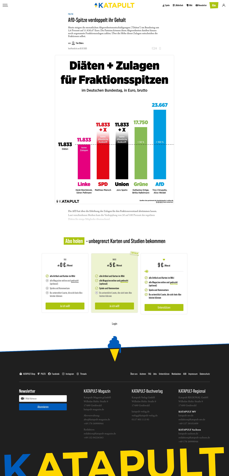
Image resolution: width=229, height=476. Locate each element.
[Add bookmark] (160, 48)
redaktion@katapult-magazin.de (100, 433)
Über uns (134, 373)
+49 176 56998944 (94, 423)
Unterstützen (164, 373)
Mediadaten (176, 373)
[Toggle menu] (5, 5)
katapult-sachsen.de (188, 433)
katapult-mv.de (186, 415)
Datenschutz (205, 373)
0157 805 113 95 (140, 419)
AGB (184, 373)
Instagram (70, 373)
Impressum (193, 373)
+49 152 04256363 (94, 437)
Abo (214, 5)
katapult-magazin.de (94, 409)
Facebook (56, 373)
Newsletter (27, 391)
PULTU (43, 373)
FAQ (149, 373)
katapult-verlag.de (140, 411)
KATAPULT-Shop (29, 373)
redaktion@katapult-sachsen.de (194, 437)
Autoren (143, 373)
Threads (83, 373)
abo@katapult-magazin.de (97, 419)
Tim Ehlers (79, 43)
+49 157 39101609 (188, 423)
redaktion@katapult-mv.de (192, 419)
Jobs (155, 373)
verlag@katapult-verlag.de (145, 415)
